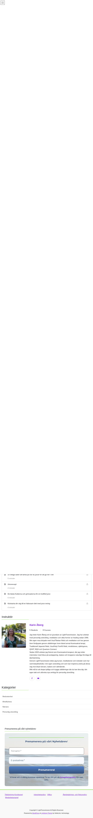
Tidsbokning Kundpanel (14, 795)
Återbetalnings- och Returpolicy (75, 795)
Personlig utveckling (10, 712)
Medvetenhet (8, 696)
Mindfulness (7, 702)
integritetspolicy (68, 777)
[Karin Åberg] (14, 652)
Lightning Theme (46, 813)
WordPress (35, 813)
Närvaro (6, 707)
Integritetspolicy (40, 795)
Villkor (49, 795)
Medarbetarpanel (11, 798)
